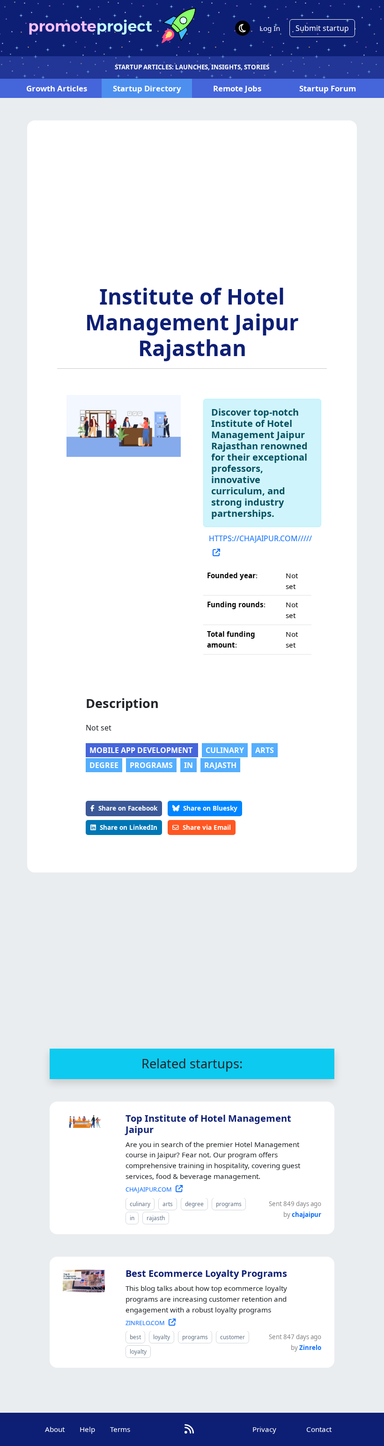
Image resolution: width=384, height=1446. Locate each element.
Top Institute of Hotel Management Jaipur (208, 1124)
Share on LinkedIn (128, 827)
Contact (319, 1429)
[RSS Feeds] (189, 1429)
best (135, 1337)
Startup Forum (327, 88)
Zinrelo (310, 1347)
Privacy (264, 1429)
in (188, 765)
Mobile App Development (141, 750)
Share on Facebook (127, 808)
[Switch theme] (242, 28)
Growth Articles (56, 88)
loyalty (161, 1337)
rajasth (220, 765)
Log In (269, 28)
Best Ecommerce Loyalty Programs (206, 1273)
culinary (225, 750)
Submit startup (322, 28)
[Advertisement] (192, 213)
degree (103, 765)
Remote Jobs (237, 88)
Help (87, 1429)
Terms (120, 1429)
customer (232, 1337)
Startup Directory (147, 88)
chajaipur (306, 1214)
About (55, 1429)
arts (264, 750)
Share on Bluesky (210, 808)
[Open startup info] (81, 1119)
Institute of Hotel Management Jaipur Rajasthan (192, 322)
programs (151, 765)
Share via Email (207, 827)
